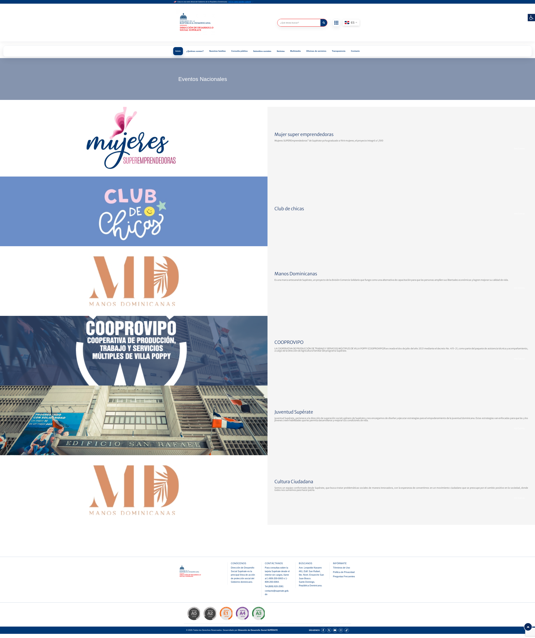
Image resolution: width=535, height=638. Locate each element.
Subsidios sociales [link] (262, 51)
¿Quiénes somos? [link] (195, 51)
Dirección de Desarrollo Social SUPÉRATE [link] (258, 630)
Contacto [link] (355, 51)
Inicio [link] (178, 51)
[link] (531, 17)
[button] (336, 22)
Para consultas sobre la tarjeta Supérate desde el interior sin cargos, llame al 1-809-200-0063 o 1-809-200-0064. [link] (277, 575)
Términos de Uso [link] (341, 568)
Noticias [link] (281, 51)
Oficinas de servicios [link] (316, 51)
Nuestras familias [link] (217, 51)
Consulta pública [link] (239, 51)
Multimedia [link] (295, 51)
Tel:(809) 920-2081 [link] (274, 586)
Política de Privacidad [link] (344, 572)
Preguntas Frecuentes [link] (344, 576)
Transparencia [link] (338, 51)
